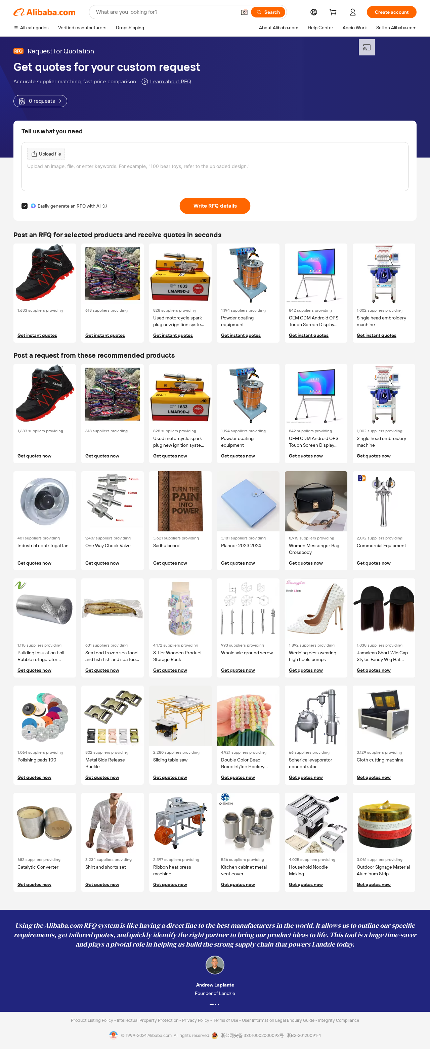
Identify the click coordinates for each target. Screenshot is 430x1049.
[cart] (334, 13)
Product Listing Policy (92, 1020)
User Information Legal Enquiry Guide (278, 1020)
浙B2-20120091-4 (304, 1035)
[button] (244, 12)
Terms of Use (226, 1020)
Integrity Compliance (338, 1020)
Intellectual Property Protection (148, 1020)
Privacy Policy (196, 1020)
